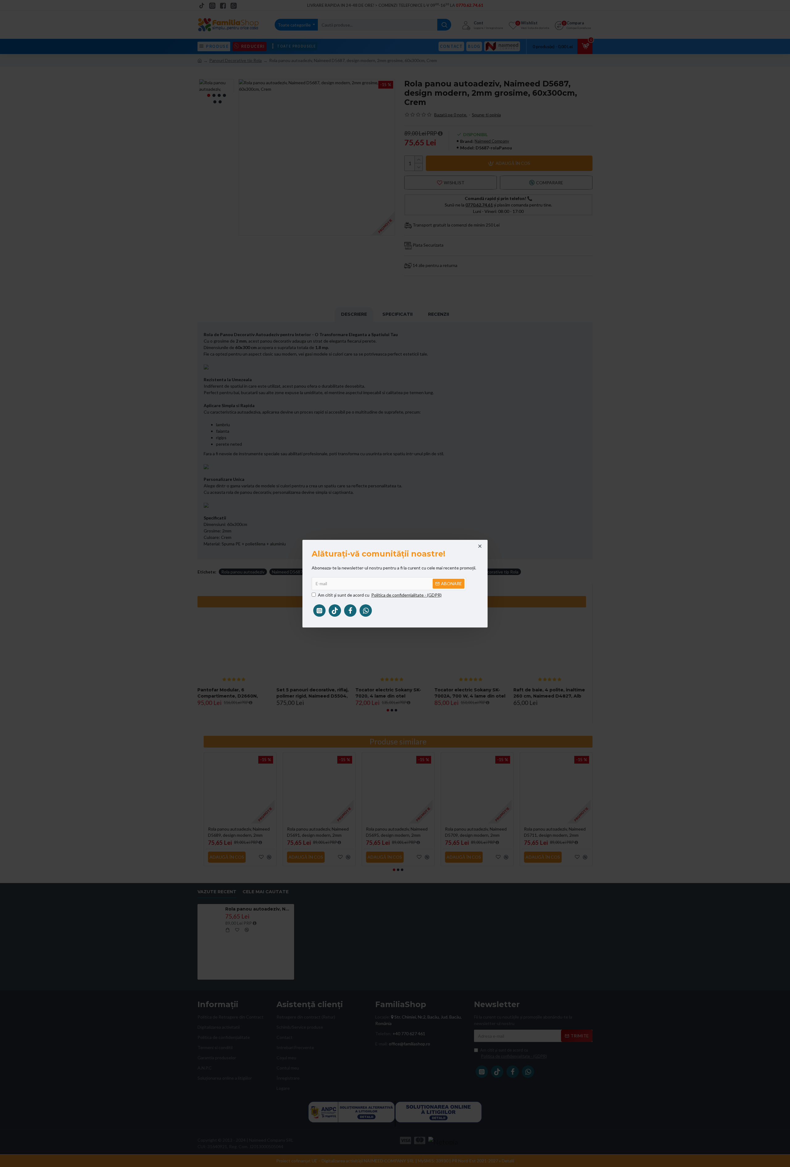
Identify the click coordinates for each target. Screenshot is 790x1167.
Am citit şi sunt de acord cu (380, 595)
